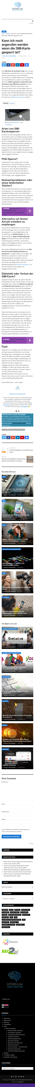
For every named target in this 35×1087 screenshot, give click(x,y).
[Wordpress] (18, 411)
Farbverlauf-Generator (14, 1049)
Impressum (7, 1018)
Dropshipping (6, 677)
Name (3, 804)
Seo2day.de (20, 1082)
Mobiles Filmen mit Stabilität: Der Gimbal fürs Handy (17, 588)
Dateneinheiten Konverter (15, 1030)
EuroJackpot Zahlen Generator (16, 1034)
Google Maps (15, 912)
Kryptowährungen (15, 914)
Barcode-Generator (13, 1045)
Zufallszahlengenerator (14, 1039)
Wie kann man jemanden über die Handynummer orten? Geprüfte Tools (15, 612)
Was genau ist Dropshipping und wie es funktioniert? (15, 692)
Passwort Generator (13, 1036)
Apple (11, 910)
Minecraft (5, 701)
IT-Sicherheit (6, 597)
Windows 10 (14, 922)
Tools (5, 1026)
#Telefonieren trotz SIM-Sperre (17, 429)
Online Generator (11, 1028)
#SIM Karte (4, 429)
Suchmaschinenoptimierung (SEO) (11, 653)
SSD (16, 917)
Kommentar (5, 782)
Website (4, 819)
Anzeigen (12, 103)
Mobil (4, 31)
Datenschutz (7, 1020)
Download (5, 749)
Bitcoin (4, 725)
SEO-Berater (6, 405)
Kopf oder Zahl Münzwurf (15, 1043)
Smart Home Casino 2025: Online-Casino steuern (18, 872)
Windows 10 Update (8, 924)
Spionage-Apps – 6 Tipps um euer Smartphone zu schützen (13, 564)
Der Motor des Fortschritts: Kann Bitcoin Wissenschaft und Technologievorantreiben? (17, 740)
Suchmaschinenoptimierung (11, 919)
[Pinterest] (16, 411)
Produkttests (7, 1024)
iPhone (4, 914)
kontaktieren (24, 406)
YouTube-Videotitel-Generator (16, 1051)
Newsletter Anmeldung (10, 1057)
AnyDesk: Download (9, 765)
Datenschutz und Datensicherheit (11, 549)
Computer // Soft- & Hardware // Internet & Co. (22, 1079)
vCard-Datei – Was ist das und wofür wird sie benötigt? (17, 644)
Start (3, 33)
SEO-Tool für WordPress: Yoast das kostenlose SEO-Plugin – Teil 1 (14, 668)
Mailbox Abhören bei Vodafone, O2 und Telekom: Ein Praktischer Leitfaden (15, 540)
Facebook (5, 912)
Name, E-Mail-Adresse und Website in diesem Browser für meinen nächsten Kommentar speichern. (16, 830)
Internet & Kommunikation (10, 628)
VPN (24, 919)
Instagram (24, 912)
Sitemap (6, 1053)
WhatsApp (5, 922)
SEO (11, 917)
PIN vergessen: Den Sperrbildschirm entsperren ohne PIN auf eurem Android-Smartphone (16, 491)
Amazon (4, 910)
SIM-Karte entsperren (18, 97)
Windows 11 (20, 924)
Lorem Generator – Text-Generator (17, 1047)
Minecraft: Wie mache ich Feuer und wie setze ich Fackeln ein (17, 716)
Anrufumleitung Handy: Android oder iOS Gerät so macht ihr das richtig (16, 516)
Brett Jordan (15, 122)
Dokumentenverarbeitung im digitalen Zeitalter (17, 870)
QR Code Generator (13, 1041)
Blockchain (25, 910)
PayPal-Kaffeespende (19, 423)
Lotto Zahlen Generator (14, 1032)
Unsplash (8, 125)
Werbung (6, 1022)
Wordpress (5, 927)
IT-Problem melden (9, 1055)
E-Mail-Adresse (6, 811)
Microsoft (26, 914)
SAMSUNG (5, 917)
